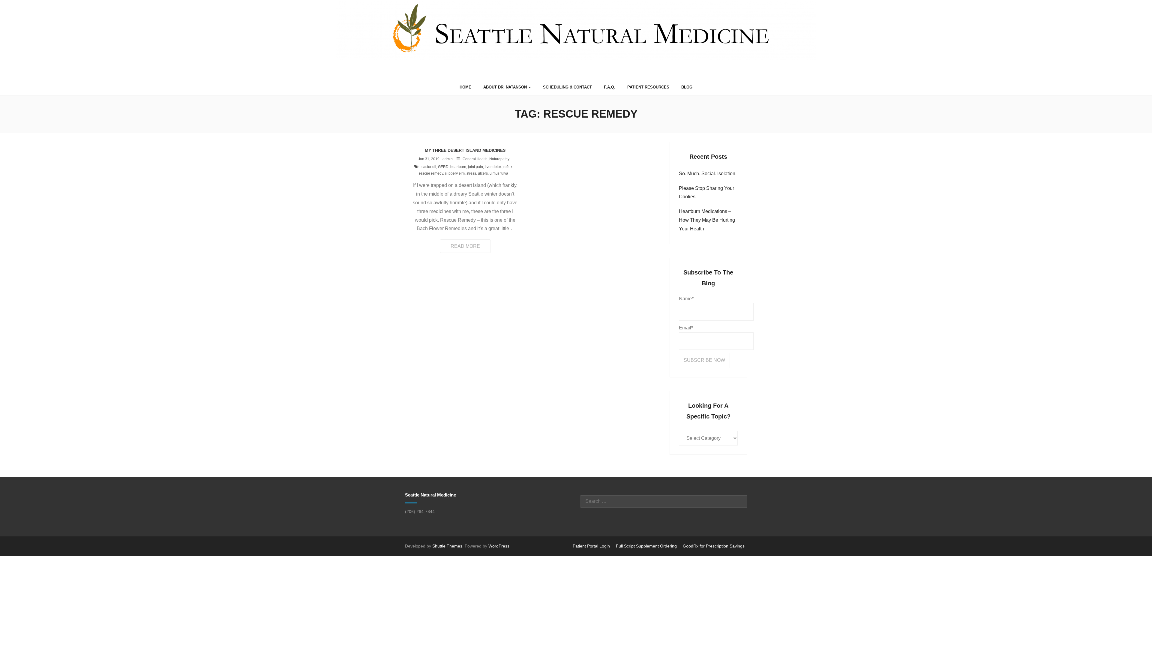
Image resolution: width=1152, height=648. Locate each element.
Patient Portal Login (591, 546)
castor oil (429, 167)
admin (447, 159)
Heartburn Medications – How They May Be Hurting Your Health (707, 220)
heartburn (458, 167)
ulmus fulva (499, 173)
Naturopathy (499, 159)
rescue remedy (431, 173)
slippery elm (455, 173)
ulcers (483, 173)
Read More (465, 246)
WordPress (498, 546)
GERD (443, 167)
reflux (507, 167)
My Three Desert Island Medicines (465, 150)
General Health (475, 159)
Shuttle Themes (447, 546)
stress (471, 173)
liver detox (493, 167)
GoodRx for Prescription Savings (714, 546)
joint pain (475, 167)
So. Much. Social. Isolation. (707, 173)
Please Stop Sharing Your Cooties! (706, 193)
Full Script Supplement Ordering (646, 546)
